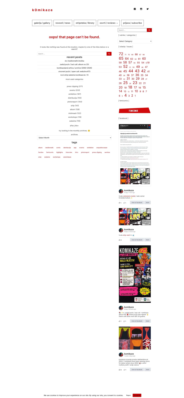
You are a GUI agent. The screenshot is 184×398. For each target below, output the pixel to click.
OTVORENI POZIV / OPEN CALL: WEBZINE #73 (74, 71)
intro (76, 152)
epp (75, 147)
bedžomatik (49, 147)
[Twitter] (147, 8)
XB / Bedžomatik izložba (74, 61)
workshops (72, 117)
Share (147, 202)
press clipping (72, 86)
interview (69, 152)
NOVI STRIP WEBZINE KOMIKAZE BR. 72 (74, 75)
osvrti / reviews (107, 23)
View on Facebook (137, 202)
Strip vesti (126, 235)
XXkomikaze (67, 157)
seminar (107, 152)
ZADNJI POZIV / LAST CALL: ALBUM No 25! (74, 64)
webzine (72, 121)
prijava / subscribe (132, 23)
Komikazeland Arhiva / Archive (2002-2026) (74, 68)
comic (58, 147)
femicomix (49, 152)
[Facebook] (135, 8)
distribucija (72, 98)
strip (72, 105)
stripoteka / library (85, 23)
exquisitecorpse (101, 147)
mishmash (72, 113)
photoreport (72, 102)
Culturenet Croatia (129, 196)
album (72, 109)
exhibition (72, 94)
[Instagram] (141, 8)
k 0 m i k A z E (42, 10)
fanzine (40, 152)
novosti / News (62, 23)
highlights (59, 152)
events (72, 90)
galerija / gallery (42, 23)
